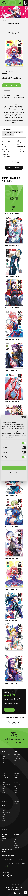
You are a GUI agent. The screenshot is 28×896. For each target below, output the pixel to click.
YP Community (5, 834)
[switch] (24, 447)
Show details (19, 463)
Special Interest (5, 775)
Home (3, 20)
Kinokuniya (6, 97)
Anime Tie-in (11, 134)
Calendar (4, 838)
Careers (3, 843)
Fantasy (20, 132)
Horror (3, 764)
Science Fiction (5, 771)
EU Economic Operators (7, 849)
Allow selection (14, 472)
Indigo (17, 95)
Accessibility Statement (14, 889)
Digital (4, 806)
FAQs (3, 845)
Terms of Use (5, 866)
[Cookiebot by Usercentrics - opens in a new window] (20, 417)
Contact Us (4, 851)
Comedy (15, 132)
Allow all (14, 467)
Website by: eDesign (14, 893)
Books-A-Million (7, 95)
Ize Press (16, 845)
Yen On (15, 839)
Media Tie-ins (17, 795)
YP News (4, 836)
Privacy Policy (20, 865)
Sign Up (21, 859)
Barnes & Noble (19, 93)
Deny (14, 477)
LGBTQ (3, 767)
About (3, 840)
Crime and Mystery (6, 758)
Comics (16, 778)
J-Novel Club (16, 847)
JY (14, 841)
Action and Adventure (7, 132)
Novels (4, 752)
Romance (5, 134)
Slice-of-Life (4, 773)
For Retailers (4, 847)
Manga (7, 20)
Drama (3, 760)
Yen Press (16, 837)
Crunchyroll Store (20, 97)
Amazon (5, 93)
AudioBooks (5, 778)
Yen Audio (16, 843)
